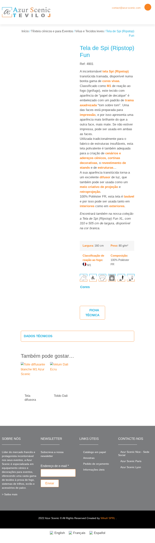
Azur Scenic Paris (130, 461)
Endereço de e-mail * (55, 466)
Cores (85, 287)
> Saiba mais (9, 494)
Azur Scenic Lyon (130, 467)
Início (25, 31)
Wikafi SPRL (108, 518)
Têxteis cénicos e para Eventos (52, 31)
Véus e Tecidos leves (89, 31)
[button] (149, 16)
